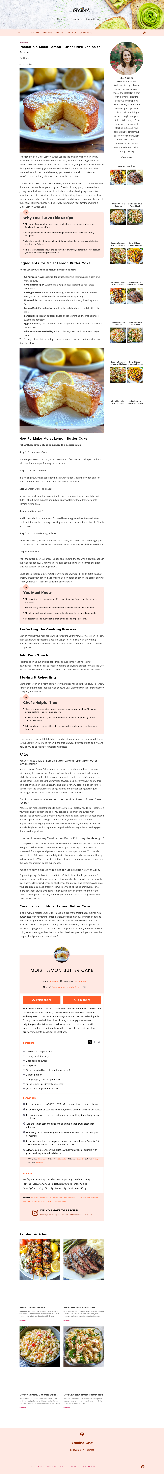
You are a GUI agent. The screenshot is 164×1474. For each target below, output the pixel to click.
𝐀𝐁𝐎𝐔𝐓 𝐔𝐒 (71, 33)
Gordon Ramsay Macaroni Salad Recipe (118, 245)
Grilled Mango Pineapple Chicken (135, 283)
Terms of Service (56, 1467)
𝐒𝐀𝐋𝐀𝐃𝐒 (59, 33)
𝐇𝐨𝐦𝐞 (20, 33)
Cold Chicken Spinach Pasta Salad (83, 1394)
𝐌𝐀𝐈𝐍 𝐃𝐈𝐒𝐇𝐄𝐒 (33, 33)
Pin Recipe (83, 999)
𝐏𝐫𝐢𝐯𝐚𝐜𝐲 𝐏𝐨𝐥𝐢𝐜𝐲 (37, 1467)
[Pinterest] (144, 32)
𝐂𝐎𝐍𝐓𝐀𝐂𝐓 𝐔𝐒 (86, 33)
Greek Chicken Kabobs (33, 1307)
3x (99, 1042)
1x (90, 1042)
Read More (23, 1320)
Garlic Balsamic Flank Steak (79, 1307)
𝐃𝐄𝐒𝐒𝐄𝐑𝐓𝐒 (48, 33)
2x (94, 1042)
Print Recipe (43, 999)
